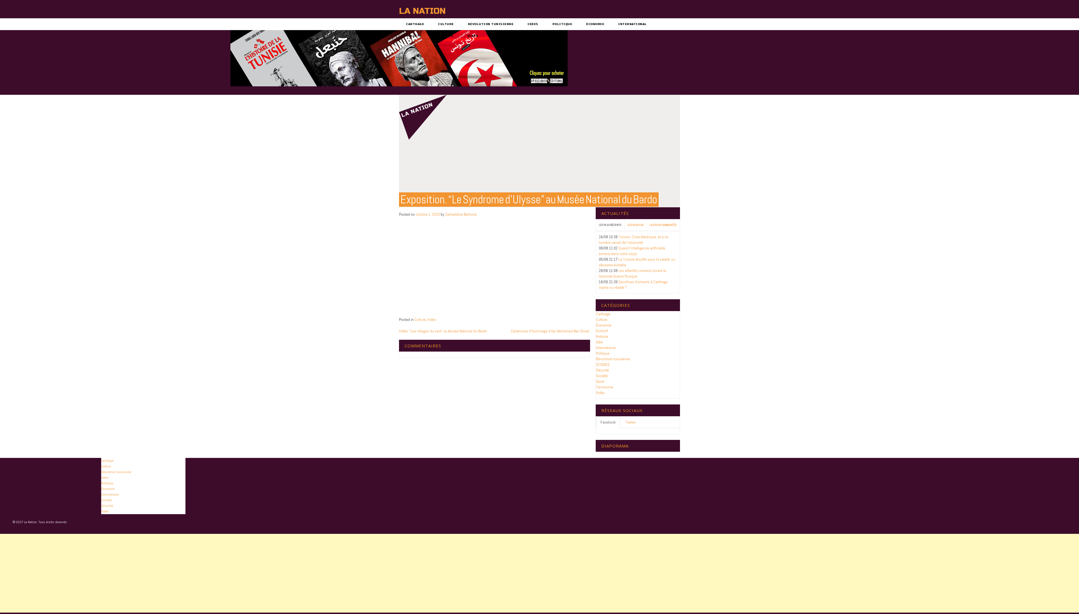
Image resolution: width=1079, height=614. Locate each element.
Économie (595, 24)
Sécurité (444, 36)
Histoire (602, 336)
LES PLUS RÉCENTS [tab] (610, 225)
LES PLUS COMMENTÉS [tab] (663, 225)
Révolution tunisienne (491, 24)
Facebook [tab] (608, 422)
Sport (600, 381)
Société (413, 36)
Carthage (415, 24)
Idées (532, 24)
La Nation (422, 11)
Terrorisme (604, 387)
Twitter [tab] (630, 422)
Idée (599, 342)
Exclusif (602, 330)
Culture (446, 24)
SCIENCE (603, 364)
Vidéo (472, 36)
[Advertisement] (168, 573)
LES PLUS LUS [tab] (635, 225)
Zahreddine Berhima (461, 214)
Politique (562, 24)
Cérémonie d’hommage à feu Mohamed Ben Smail (550, 331)
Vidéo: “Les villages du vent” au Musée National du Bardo (443, 331)
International (632, 24)
